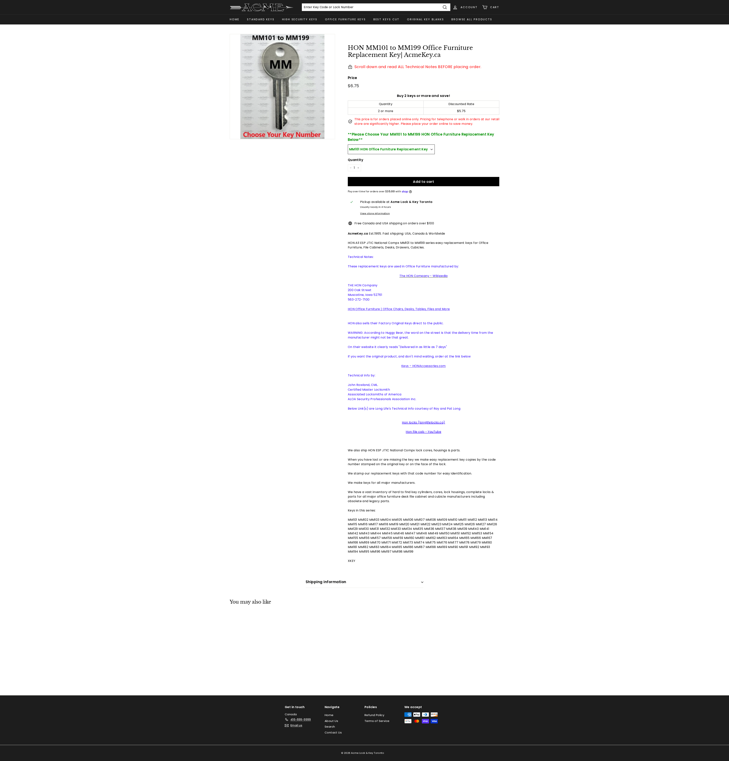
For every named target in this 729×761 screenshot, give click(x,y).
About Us (331, 721)
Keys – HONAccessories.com (423, 366)
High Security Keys (299, 19)
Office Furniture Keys (345, 19)
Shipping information (326, 581)
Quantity (355, 160)
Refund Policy (374, 715)
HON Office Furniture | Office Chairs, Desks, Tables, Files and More (399, 309)
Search (330, 727)
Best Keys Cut (386, 19)
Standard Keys (260, 19)
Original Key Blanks (425, 19)
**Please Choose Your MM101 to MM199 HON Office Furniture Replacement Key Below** (421, 137)
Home (234, 19)
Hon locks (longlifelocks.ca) (423, 422)
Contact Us (333, 732)
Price (352, 77)
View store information (375, 213)
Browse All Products (471, 19)
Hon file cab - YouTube (423, 432)
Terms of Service (376, 721)
